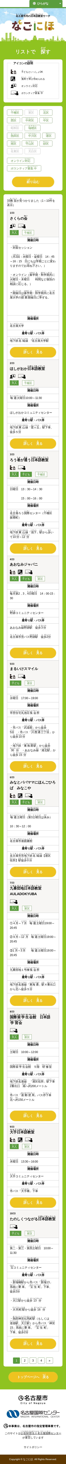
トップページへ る (33, 1376)
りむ (33, 181)
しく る (33, 351)
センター (41, 1433)
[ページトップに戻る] (57, 1452)
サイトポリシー (33, 1447)
